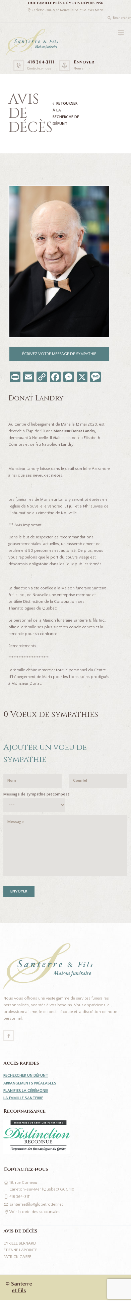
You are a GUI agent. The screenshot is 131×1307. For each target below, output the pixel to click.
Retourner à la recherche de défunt (66, 113)
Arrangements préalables (29, 1083)
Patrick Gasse (17, 1257)
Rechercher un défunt (25, 1075)
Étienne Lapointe (20, 1250)
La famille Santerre (23, 1098)
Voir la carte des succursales (34, 1212)
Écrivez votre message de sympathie (59, 354)
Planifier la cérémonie (25, 1090)
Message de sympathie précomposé (36, 794)
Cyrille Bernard (19, 1243)
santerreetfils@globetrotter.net (36, 1204)
